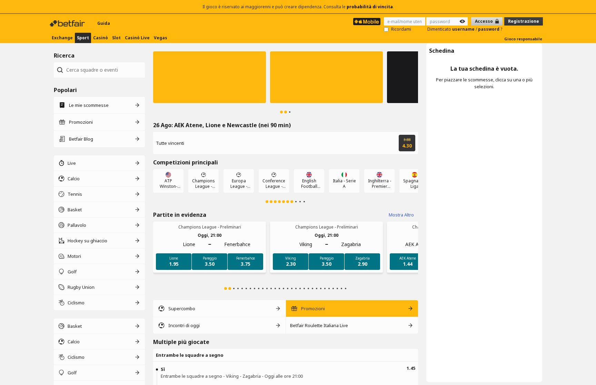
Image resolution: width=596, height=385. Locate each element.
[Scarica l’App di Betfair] (366, 21)
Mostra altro (401, 215)
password (489, 29)
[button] (209, 77)
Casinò (100, 38)
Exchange (62, 38)
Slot (116, 38)
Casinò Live (137, 38)
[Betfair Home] (68, 23)
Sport (83, 38)
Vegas (160, 38)
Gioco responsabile (523, 38)
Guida (103, 23)
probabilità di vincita (370, 7)
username (464, 29)
